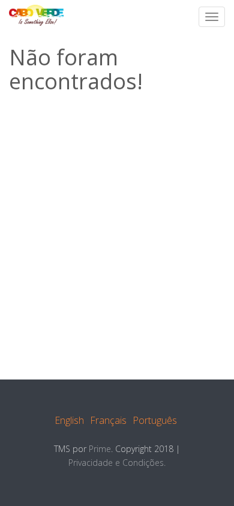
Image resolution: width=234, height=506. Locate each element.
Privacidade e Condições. (117, 462)
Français (108, 420)
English (69, 420)
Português (155, 420)
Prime (100, 448)
